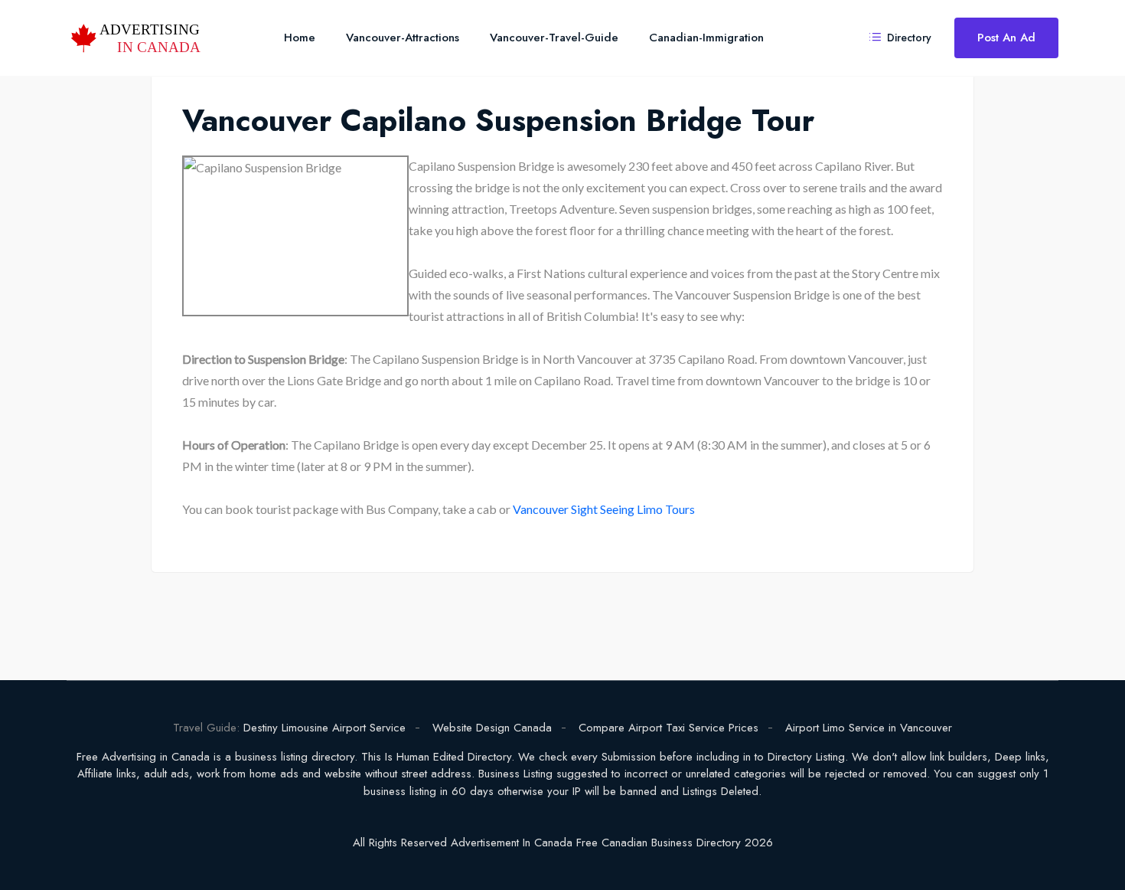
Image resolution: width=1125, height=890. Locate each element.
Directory (907, 37)
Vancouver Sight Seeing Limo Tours (604, 509)
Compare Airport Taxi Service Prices (668, 727)
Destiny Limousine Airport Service (324, 727)
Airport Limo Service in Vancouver (868, 727)
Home (299, 37)
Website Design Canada (492, 727)
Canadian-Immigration (706, 37)
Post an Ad (1006, 37)
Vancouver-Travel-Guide (554, 37)
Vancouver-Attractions (402, 37)
